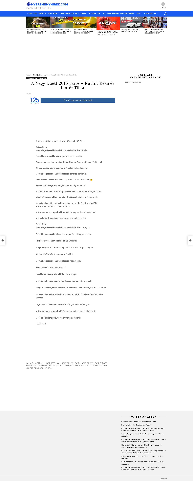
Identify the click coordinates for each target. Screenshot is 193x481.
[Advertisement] (93, 53)
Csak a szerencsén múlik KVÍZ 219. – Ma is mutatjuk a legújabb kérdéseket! (61, 31)
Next (166, 27)
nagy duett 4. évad (71, 363)
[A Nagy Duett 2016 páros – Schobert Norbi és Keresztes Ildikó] (190, 240)
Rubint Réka (46, 368)
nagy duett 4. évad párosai (95, 363)
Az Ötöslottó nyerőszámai (118, 14)
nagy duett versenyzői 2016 (94, 365)
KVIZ (139, 14)
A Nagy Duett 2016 (51, 363)
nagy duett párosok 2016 (66, 365)
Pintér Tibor (33, 368)
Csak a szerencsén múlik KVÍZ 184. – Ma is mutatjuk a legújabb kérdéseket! (37, 31)
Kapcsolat (150, 14)
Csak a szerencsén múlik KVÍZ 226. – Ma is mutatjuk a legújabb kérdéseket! (84, 31)
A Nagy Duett (33, 363)
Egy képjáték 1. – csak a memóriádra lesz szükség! (130, 30)
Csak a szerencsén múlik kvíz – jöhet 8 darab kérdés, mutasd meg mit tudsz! (108, 33)
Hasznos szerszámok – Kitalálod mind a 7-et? (138, 422)
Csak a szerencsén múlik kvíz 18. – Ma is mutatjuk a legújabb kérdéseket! (154, 31)
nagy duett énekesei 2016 (39, 365)
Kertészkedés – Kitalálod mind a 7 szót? (136, 425)
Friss (163, 7)
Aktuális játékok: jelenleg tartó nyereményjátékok (56, 14)
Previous (27, 27)
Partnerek (164, 478)
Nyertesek (94, 14)
